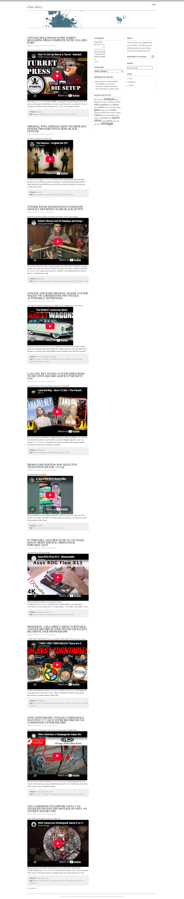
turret (68, 114)
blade (96, 102)
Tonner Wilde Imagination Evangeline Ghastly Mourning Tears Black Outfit (55, 208)
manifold (102, 112)
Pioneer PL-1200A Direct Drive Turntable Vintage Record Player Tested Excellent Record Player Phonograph (57, 629)
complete (36, 114)
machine (97, 112)
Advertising (51, 346)
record (56, 452)
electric (107, 107)
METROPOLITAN (33, 271)
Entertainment (40, 442)
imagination (40, 279)
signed (62, 452)
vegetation (40, 525)
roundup (47, 528)
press (50, 114)
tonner (81, 281)
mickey (113, 112)
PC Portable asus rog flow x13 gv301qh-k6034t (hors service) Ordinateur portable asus (56, 542)
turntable (85, 703)
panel (107, 115)
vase (98, 124)
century (104, 102)
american (100, 99)
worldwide (47, 179)
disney (116, 105)
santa (75, 880)
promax (40, 528)
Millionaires (71, 690)
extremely (113, 107)
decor (110, 105)
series (109, 118)
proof (95, 118)
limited (113, 110)
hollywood (44, 114)
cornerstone (54, 359)
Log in (130, 78)
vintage (73, 114)
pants (59, 194)
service (72, 614)
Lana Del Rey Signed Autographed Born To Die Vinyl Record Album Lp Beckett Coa (56, 376)
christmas (117, 102)
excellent (46, 703)
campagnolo (46, 794)
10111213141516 (40, 604)
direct (35, 703)
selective (54, 528)
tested (79, 703)
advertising (36, 359)
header (103, 110)
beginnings (42, 515)
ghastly (49, 281)
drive (40, 703)
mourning (65, 281)
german (47, 194)
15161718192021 (49, 870)
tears (75, 281)
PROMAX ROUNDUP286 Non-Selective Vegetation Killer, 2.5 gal (52, 466)
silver (80, 880)
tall (118, 121)
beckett (50, 452)
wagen (47, 361)
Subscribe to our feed (136, 56)
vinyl (67, 452)
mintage (69, 880)
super (63, 114)
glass (97, 109)
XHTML (130, 85)
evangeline (41, 281)
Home (154, 4)
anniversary (37, 794)
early (95, 107)
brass (100, 102)
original (53, 194)
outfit (71, 281)
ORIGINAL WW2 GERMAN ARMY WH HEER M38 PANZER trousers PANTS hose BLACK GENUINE (56, 129)
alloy (95, 99)
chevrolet (110, 102)
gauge (119, 107)
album (35, 452)
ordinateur (41, 614)
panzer (65, 194)
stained (104, 121)
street (109, 121)
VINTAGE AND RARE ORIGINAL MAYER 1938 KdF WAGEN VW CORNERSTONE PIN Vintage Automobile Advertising (57, 295)
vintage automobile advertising (46, 356)
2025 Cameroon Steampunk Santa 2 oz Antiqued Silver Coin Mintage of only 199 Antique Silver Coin (57, 808)
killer (35, 528)
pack (103, 115)
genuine (40, 194)
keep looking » (32, 888)
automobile (45, 359)
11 (96, 52)
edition (101, 107)
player (68, 703)
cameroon (63, 880)
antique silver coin (42, 878)
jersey (108, 110)
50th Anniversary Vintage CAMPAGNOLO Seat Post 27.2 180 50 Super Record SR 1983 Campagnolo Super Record (56, 720)
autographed (40, 450)
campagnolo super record (45, 792)
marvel (108, 112)
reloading (40, 112)
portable (65, 614)
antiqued (55, 880)
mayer (61, 359)
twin (95, 124)
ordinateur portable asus (44, 612)
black (35, 194)
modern (118, 112)
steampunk (32, 883)
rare (99, 118)
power (117, 115)
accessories (41, 101)
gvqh (35, 614)
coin (96, 104)
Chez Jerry (34, 7)
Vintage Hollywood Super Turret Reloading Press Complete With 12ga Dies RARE (57, 40)
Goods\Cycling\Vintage (58, 781)
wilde (86, 281)
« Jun (96, 61)
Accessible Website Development (101, 896)
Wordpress (132, 82)
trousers (39, 192)
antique (35, 880)
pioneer (62, 703)
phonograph (40, 701)
